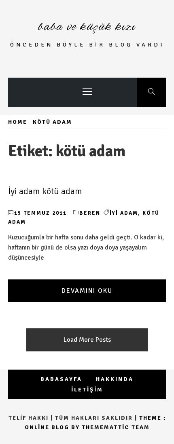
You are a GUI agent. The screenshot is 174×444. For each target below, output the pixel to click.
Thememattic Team (116, 427)
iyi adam (124, 213)
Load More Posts (87, 340)
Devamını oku (87, 291)
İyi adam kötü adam (45, 191)
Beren (89, 213)
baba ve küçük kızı (87, 27)
